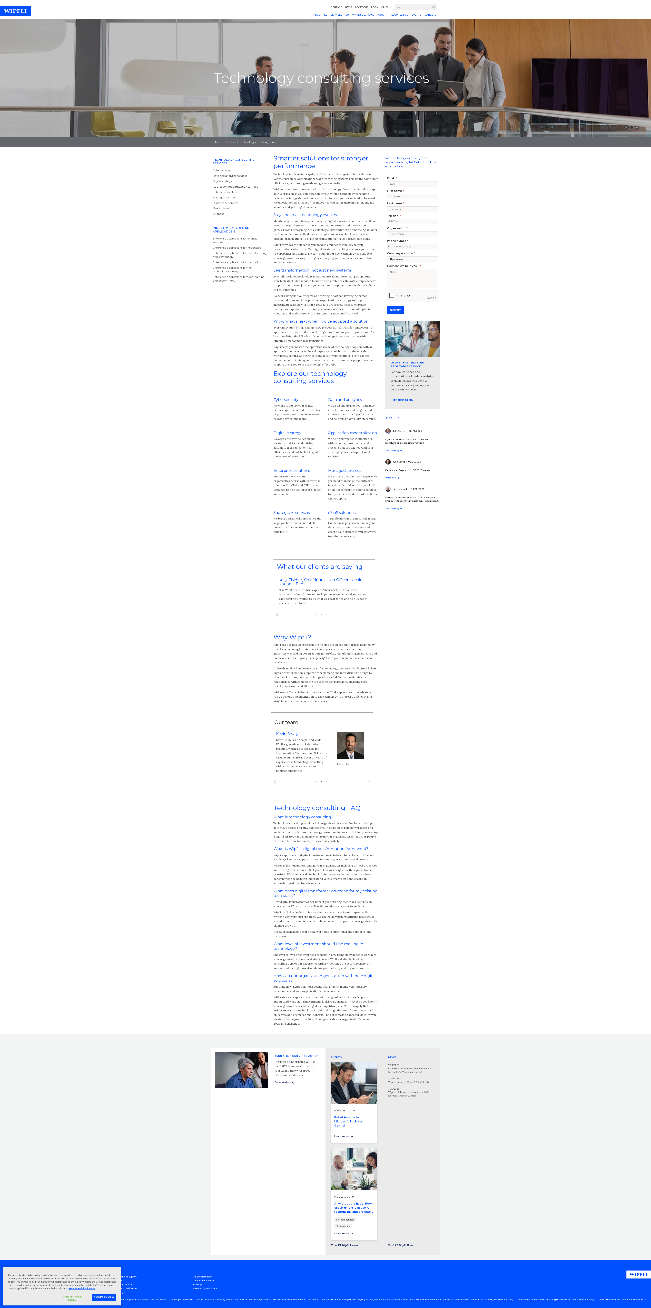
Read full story (392, 450)
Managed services (224, 197)
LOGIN (374, 7)
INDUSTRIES (320, 14)
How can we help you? (403, 266)
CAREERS (430, 14)
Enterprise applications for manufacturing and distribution (240, 255)
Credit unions (343, 1226)
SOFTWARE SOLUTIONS (360, 14)
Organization (396, 228)
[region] (62, 1286)
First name (394, 191)
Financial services (345, 1219)
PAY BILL (385, 7)
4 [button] (332, 614)
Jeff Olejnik (399, 431)
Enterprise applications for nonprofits (237, 262)
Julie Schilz (399, 461)
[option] (324, 591)
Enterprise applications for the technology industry (232, 269)
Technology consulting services (259, 142)
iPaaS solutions (222, 208)
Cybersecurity (221, 170)
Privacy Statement (202, 1276)
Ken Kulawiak (400, 489)
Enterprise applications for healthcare (237, 247)
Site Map (197, 1284)
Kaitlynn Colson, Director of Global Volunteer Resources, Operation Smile (320, 582)
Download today (284, 1082)
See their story (403, 400)
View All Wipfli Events (344, 1245)
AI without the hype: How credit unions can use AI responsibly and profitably (353, 1207)
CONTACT (336, 7)
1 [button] (316, 614)
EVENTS (416, 14)
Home (218, 142)
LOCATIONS (361, 7)
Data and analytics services (230, 175)
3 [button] (327, 614)
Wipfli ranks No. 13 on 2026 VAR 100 (408, 1082)
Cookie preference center (72, 1298)
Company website (400, 253)
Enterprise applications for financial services (235, 240)
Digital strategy (222, 181)
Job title (392, 216)
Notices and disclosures (81, 1288)
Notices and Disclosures (124, 1288)
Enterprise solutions (225, 192)
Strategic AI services (225, 203)
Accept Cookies (104, 1296)
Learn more (341, 1136)
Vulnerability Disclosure (205, 1288)
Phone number (397, 241)
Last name (394, 203)
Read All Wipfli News (400, 1245)
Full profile (343, 764)
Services (230, 142)
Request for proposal (203, 1280)
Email (390, 178)
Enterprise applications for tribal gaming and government (238, 278)
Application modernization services (235, 186)
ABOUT (382, 14)
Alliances (218, 213)
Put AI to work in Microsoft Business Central (348, 1121)
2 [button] (321, 614)
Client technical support (124, 1276)
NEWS (348, 7)
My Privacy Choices (122, 1284)
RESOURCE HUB (399, 14)
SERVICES (336, 14)
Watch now (390, 477)
